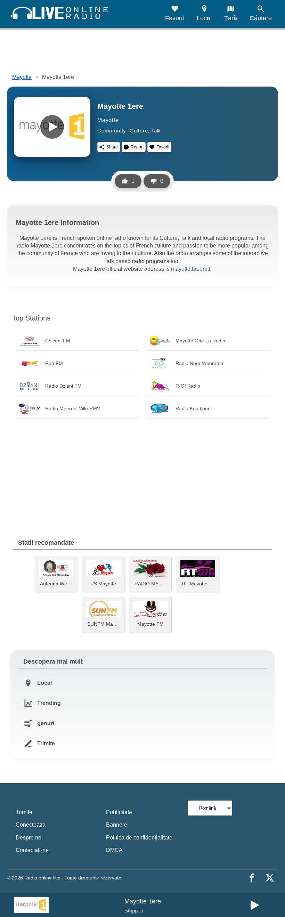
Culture (139, 130)
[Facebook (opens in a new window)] (251, 877)
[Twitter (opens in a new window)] (269, 877)
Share (112, 147)
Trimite (24, 812)
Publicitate (119, 812)
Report (137, 147)
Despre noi (29, 838)
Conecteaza (31, 825)
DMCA (114, 850)
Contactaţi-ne (32, 850)
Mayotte (22, 77)
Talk (156, 130)
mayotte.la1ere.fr (191, 269)
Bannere (116, 825)
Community (111, 130)
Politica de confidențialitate (139, 838)
